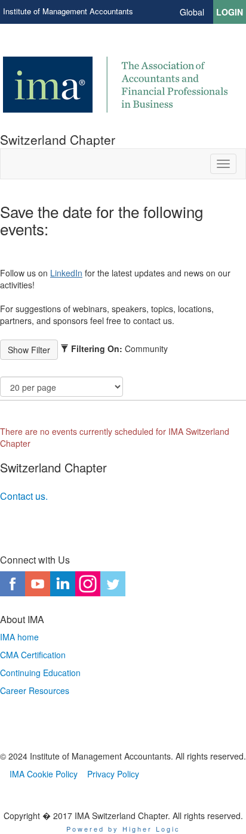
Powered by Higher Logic (123, 828)
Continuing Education (40, 673)
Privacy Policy (113, 774)
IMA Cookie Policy (44, 774)
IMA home (19, 637)
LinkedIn (66, 273)
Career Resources (34, 690)
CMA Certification (33, 655)
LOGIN (229, 12)
